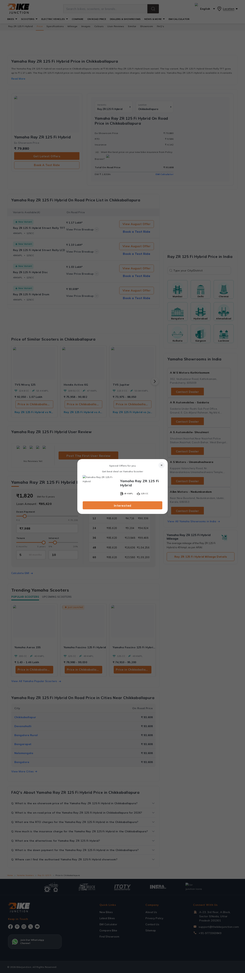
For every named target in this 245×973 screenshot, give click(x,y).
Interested (122, 505)
